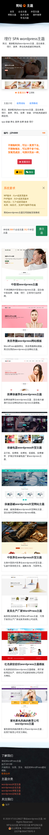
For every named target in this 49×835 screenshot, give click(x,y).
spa (3, 121)
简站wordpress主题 (32, 818)
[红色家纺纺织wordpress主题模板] (24, 644)
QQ (20, 172)
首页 (12, 11)
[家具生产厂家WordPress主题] (24, 591)
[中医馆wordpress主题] (24, 265)
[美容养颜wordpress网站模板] (24, 321)
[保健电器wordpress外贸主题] (24, 428)
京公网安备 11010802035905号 (26, 828)
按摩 (22, 121)
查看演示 (21, 92)
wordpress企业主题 (11, 787)
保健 (8, 121)
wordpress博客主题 (11, 790)
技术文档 (24, 14)
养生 (12, 121)
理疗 (31, 121)
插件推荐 (37, 14)
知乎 (7, 804)
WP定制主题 (36, 825)
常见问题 (24, 17)
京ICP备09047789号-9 (24, 831)
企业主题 (22, 11)
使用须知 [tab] (21, 103)
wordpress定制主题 (11, 793)
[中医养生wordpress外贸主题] (24, 538)
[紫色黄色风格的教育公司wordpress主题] (24, 701)
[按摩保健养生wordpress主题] (24, 374)
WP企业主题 (12, 825)
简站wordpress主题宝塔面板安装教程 (22, 212)
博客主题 (12, 14)
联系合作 (6, 773)
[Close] (43, 187)
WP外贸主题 (24, 825)
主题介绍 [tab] (8, 103)
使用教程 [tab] (33, 103)
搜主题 (41, 231)
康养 (17, 121)
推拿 (26, 121)
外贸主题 (35, 11)
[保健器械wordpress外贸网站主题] (24, 484)
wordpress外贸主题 (11, 784)
